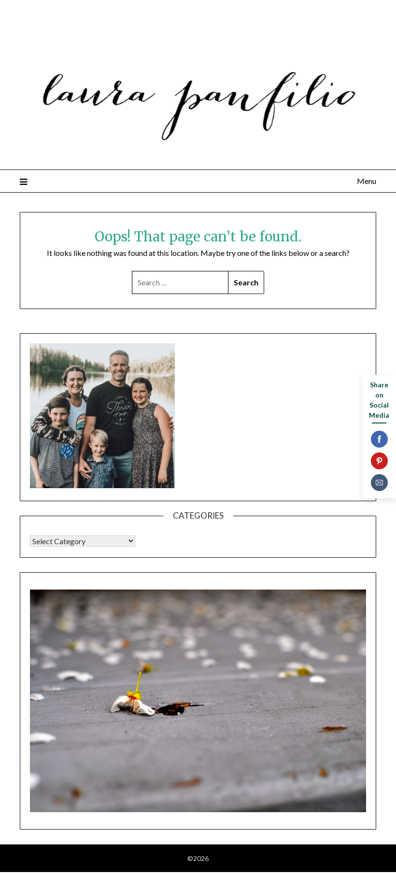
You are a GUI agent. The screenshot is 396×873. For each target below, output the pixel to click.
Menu (366, 180)
